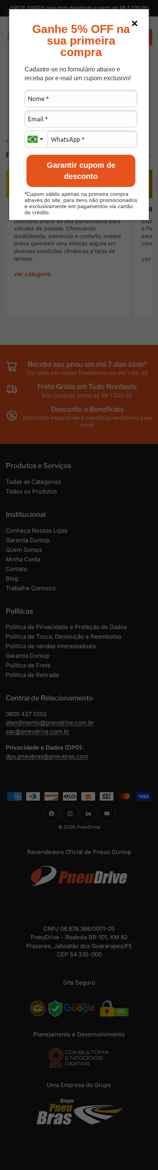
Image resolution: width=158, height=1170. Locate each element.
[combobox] (36, 139)
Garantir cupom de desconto (81, 170)
